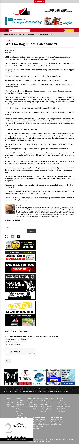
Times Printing (61, 402)
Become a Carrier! (32, 409)
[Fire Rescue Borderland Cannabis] (20, 286)
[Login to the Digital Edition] (54, 377)
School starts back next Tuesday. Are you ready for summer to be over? (32, 336)
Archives (43, 411)
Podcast (18, 415)
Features (19, 398)
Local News (9, 41)
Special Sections (46, 398)
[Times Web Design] (68, 377)
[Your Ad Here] (11, 377)
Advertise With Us (32, 407)
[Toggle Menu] (6, 30)
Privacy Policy (61, 411)
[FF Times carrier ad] (20, 313)
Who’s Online (44, 404)
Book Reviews (20, 404)
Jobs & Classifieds (33, 398)
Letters (18, 407)
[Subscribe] (25, 377)
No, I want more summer (16, 342)
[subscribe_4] (20, 256)
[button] (35, 1)
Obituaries (19, 409)
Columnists (19, 400)
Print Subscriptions (38, 422)
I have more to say (14, 345)
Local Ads (29, 402)
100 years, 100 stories (47, 409)
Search (7, 228)
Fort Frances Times (58, 10)
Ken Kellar (8, 53)
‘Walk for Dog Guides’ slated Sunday (31, 44)
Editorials (19, 402)
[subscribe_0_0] (20, 244)
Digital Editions (56, 417)
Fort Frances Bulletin (57, 422)
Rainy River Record (46, 407)
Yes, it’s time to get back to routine (20, 339)
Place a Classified (32, 404)
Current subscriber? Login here (16, 439)
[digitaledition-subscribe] (20, 267)
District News (10, 404)
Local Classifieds (31, 400)
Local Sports (9, 402)
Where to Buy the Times (63, 407)
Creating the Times (62, 409)
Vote (7, 361)
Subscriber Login (38, 426)
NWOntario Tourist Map (47, 400)
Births (17, 411)
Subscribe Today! (39, 417)
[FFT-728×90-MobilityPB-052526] (39, 21)
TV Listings (44, 402)
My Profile (40, 1)
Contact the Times (21, 417)
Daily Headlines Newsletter (41, 424)
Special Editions (56, 424)
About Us (60, 398)
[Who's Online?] (39, 377)
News (8, 398)
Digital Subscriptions (39, 420)
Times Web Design (62, 404)
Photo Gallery (10, 407)
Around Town (20, 413)
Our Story (59, 400)
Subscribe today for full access (16, 437)
